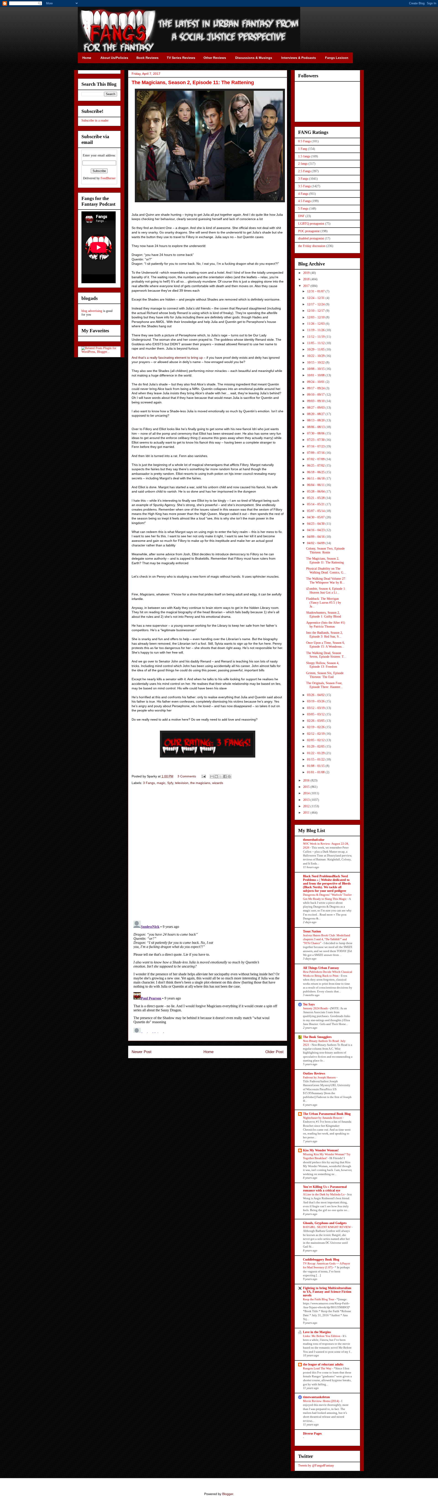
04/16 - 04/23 (316, 530)
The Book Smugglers (317, 1037)
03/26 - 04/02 (316, 695)
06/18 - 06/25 (316, 472)
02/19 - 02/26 (316, 727)
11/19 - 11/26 (316, 330)
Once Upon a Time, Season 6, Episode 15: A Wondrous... (325, 644)
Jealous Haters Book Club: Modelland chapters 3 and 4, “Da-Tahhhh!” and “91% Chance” (326, 939)
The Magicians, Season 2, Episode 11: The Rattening (325, 560)
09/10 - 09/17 (316, 394)
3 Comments (186, 776)
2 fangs (303, 163)
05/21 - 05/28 (316, 498)
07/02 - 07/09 (316, 459)
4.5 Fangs (304, 201)
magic (161, 783)
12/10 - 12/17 (316, 310)
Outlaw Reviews (314, 1073)
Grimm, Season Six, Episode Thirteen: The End (325, 675)
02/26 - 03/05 (316, 720)
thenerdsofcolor (313, 839)
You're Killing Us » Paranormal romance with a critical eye (325, 1188)
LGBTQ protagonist (311, 223)
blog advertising (91, 311)
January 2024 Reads (315, 1008)
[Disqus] (208, 853)
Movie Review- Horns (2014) (321, 1401)
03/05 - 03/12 (316, 714)
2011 (306, 812)
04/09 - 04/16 (316, 536)
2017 (306, 286)
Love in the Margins (317, 1332)
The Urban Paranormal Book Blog (327, 1114)
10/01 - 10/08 (316, 375)
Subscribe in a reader (95, 120)
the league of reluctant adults (323, 1364)
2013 (306, 800)
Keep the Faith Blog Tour (319, 1299)
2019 (306, 273)
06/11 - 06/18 (316, 478)
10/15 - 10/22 (316, 362)
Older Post (274, 1052)
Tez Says (309, 1004)
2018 (306, 279)
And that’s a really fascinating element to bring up (167, 357)
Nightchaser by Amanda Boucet (323, 1117)
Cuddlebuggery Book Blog (321, 1259)
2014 (306, 793)
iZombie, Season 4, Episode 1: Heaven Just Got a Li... (326, 590)
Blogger (227, 1494)
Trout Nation (312, 931)
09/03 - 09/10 (316, 401)
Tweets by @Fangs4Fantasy (316, 1465)
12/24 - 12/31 (316, 298)
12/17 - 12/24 (316, 304)
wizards (217, 783)
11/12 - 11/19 (316, 336)
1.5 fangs (304, 156)
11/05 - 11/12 (316, 343)
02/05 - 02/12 (316, 740)
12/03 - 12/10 (316, 317)
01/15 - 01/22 (316, 759)
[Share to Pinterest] (229, 776)
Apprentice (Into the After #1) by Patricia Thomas (325, 624)
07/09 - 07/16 (316, 452)
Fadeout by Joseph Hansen (319, 1077)
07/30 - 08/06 (316, 433)
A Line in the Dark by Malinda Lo (324, 1194)
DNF (301, 216)
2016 (306, 780)
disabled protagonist (311, 238)
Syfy (170, 783)
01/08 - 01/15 (316, 766)
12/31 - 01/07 (316, 291)
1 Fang (302, 149)
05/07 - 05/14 (316, 511)
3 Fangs (149, 783)
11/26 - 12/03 (316, 323)
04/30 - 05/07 (316, 517)
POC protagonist (309, 231)
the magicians (200, 783)
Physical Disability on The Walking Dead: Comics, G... (326, 570)
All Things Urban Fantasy (321, 968)
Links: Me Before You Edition (322, 1336)
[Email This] (212, 776)
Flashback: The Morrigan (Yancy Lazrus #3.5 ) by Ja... (323, 602)
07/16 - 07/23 (316, 446)
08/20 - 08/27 (316, 414)
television (181, 783)
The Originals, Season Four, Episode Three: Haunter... (324, 685)
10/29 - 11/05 (316, 349)
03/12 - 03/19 (316, 708)
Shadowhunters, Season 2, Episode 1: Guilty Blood (323, 614)
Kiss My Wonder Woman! (321, 1150)
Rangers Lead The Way (317, 1368)
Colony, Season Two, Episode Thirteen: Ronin (325, 550)
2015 (306, 787)
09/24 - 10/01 (316, 382)
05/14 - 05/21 (316, 504)
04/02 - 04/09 (316, 543)
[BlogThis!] (216, 776)
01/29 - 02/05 (316, 746)
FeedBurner (108, 178)
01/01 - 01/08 (316, 772)
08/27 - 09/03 (316, 407)
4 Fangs (303, 193)
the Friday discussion (311, 246)
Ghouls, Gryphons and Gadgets (325, 1223)
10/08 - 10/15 (316, 369)
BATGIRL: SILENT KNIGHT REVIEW (327, 1227)
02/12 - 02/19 (316, 733)
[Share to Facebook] (225, 776)
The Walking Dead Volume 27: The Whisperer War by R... (326, 580)
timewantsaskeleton (316, 1397)
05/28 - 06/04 (316, 491)
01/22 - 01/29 (316, 753)
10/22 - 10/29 (316, 356)
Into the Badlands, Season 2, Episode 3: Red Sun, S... (324, 634)
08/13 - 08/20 (316, 420)
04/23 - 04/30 (316, 523)
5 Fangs (303, 208)
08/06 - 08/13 (316, 427)
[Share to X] (220, 776)
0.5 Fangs (304, 141)
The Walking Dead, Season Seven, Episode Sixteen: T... (326, 655)
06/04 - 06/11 (316, 485)
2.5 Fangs (304, 171)
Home (208, 1052)
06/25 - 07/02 (316, 465)
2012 (306, 806)
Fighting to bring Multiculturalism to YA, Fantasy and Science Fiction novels (327, 1291)
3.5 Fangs (304, 186)
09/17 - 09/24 (316, 388)
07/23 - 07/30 (316, 439)
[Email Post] (203, 776)
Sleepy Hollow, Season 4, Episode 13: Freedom (322, 665)
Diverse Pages (312, 1433)
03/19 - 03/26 (316, 701)
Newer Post (141, 1052)
